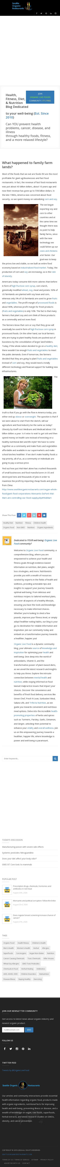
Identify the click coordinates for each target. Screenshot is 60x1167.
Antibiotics (41, 969)
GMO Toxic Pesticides (30, 963)
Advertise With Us (12, 1163)
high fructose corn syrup (23, 285)
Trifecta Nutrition (37, 702)
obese (18, 416)
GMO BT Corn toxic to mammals (17, 864)
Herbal (36, 948)
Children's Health (39, 943)
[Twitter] (41, 13)
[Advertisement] (30, 54)
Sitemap (34, 1160)
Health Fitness (23, 943)
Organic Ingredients (45, 527)
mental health (40, 677)
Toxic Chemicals (34, 958)
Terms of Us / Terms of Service (15, 1160)
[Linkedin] (50, 13)
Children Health (40, 523)
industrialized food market (33, 267)
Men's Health (8, 948)
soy (26, 271)
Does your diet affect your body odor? (19, 858)
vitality (30, 727)
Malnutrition (44, 974)
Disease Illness (9, 979)
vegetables (11, 302)
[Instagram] (55, 13)
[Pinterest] (46, 13)
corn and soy (50, 199)
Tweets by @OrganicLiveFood (15, 1070)
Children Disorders (28, 974)
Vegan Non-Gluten (36, 953)
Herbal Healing (27, 969)
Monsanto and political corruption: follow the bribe (34, 900)
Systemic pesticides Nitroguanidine (17, 852)
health (46, 652)
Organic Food (8, 527)
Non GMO (21, 527)
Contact (26, 1163)
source (36, 648)
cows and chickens (48, 250)
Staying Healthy (24, 979)
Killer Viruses (49, 958)
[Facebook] (36, 13)
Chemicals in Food (10, 969)
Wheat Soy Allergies (11, 963)
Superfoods (8, 953)
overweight (30, 416)
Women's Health (23, 948)
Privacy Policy (47, 1160)
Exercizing (38, 979)
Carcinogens (21, 953)
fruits (54, 298)
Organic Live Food (35, 550)
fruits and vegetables (13, 311)
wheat (25, 290)
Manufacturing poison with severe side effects (23, 847)
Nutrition (19, 523)
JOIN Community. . (40, 97)
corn (14, 362)
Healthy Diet (8, 523)
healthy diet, (52, 346)
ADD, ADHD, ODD (10, 974)
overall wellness (46, 727)
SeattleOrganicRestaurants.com (17, 1154)
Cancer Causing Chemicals (13, 958)
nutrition (18, 681)
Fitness (28, 523)
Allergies (45, 948)
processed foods (46, 302)
